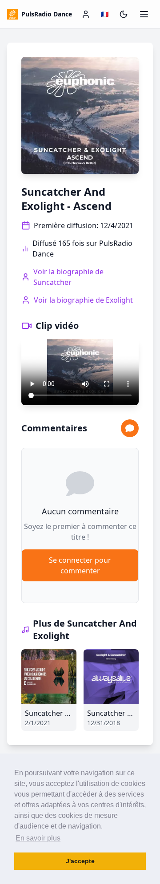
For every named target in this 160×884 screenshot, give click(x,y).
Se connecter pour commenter (80, 565)
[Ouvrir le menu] (144, 14)
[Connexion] (86, 14)
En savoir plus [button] (38, 838)
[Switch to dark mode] (124, 14)
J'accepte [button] (80, 860)
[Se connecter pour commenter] (130, 428)
